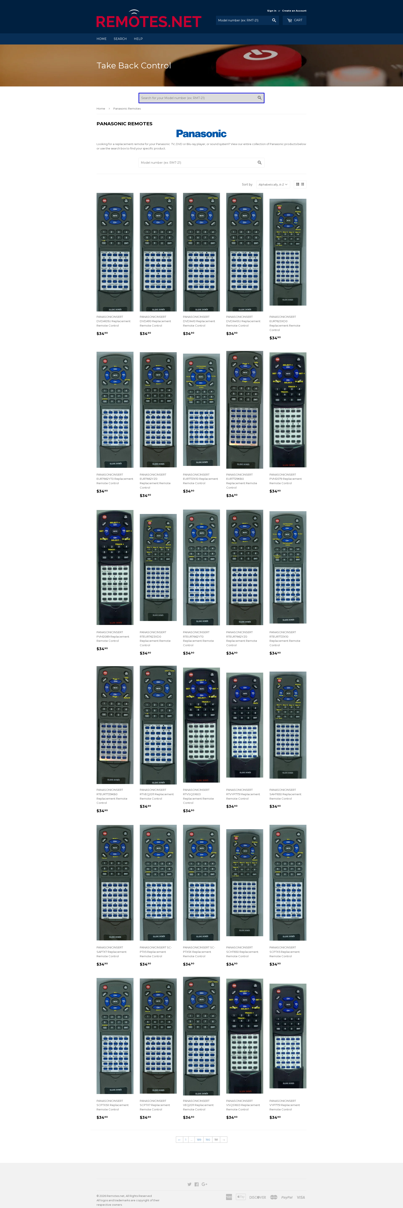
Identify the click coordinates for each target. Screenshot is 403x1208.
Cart (297, 20)
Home (102, 39)
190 (208, 1139)
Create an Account (294, 10)
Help (138, 39)
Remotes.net (115, 1196)
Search (120, 39)
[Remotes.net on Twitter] (189, 1185)
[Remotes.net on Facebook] (196, 1185)
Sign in (271, 10)
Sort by (247, 184)
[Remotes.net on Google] (204, 1185)
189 (199, 1139)
